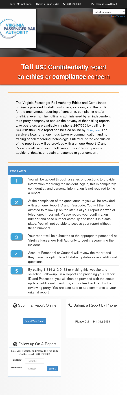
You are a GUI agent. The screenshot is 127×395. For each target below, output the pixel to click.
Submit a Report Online (47, 3)
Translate (120, 16)
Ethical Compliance (20, 4)
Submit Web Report (34, 321)
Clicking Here (93, 130)
